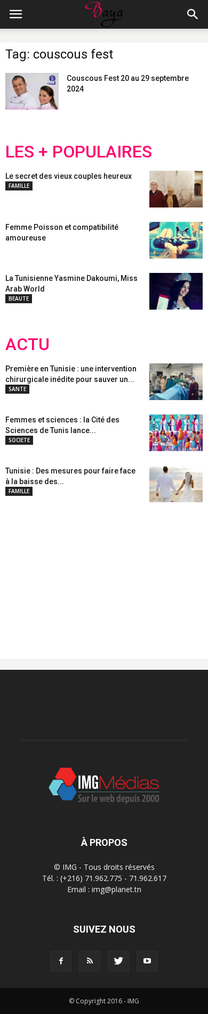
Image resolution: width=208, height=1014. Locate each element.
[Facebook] (60, 961)
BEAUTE (19, 298)
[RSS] (89, 961)
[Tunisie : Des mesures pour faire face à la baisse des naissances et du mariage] (176, 484)
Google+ (146, 572)
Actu (27, 344)
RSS (105, 572)
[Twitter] (118, 961)
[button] (193, 14)
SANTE (17, 389)
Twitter (65, 572)
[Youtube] (147, 961)
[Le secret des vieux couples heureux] (176, 189)
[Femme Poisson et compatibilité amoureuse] (176, 240)
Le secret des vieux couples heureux (68, 176)
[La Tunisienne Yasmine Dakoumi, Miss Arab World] (176, 291)
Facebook (25, 572)
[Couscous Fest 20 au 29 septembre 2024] (32, 91)
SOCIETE (19, 440)
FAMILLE (19, 185)
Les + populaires (78, 152)
